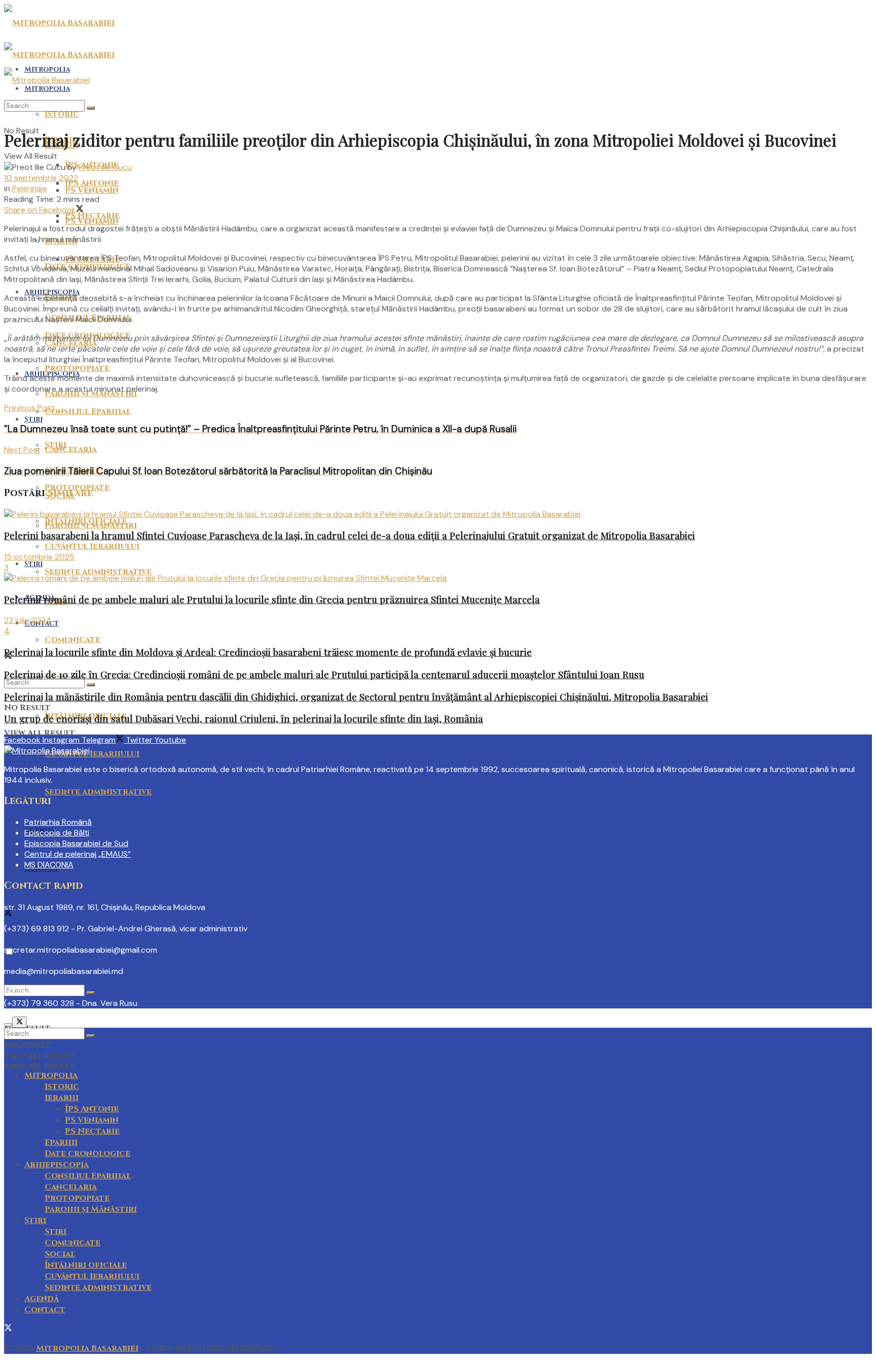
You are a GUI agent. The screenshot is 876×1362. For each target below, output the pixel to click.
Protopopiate (77, 368)
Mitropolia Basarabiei (87, 1348)
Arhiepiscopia (52, 292)
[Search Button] (91, 992)
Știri (33, 564)
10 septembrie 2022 (41, 177)
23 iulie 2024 (27, 620)
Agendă (41, 1298)
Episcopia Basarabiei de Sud (76, 843)
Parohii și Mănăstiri (91, 1209)
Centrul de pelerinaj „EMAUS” (77, 854)
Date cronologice (87, 1153)
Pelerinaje (29, 188)
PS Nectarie (92, 215)
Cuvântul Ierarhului (92, 753)
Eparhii (61, 1142)
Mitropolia (51, 1075)
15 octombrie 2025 (39, 556)
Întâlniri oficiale (86, 521)
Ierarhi (62, 1097)
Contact (44, 1309)
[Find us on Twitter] (8, 914)
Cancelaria (71, 449)
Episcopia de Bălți (56, 832)
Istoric (62, 1086)
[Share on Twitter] (80, 209)
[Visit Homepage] (59, 22)
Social (60, 1254)
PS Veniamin (92, 190)
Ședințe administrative (98, 791)
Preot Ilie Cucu (105, 167)
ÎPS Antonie (92, 1108)
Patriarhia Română (58, 822)
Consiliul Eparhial (88, 411)
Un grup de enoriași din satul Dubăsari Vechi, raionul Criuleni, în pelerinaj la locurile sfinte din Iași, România (243, 718)
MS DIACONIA (49, 864)
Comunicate (72, 639)
